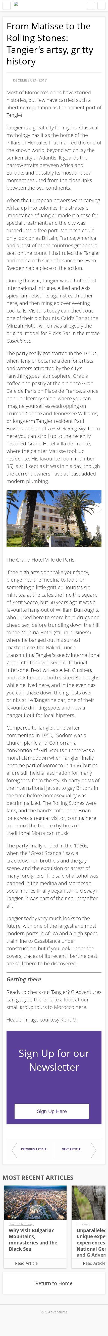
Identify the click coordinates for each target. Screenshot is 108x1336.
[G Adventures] (16, 5)
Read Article (26, 1263)
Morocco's (36, 92)
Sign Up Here (52, 1111)
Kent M (69, 1019)
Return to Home (54, 1283)
